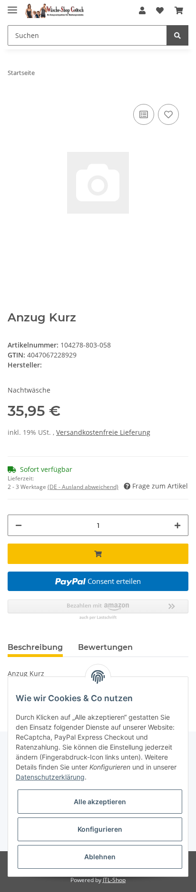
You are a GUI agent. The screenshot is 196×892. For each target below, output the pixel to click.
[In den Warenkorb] (98, 554)
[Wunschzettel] (160, 10)
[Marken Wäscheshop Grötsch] (54, 10)
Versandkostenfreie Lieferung (103, 432)
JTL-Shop (114, 880)
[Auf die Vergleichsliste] (143, 114)
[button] (142, 10)
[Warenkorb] (178, 10)
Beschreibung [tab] (35, 647)
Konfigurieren (100, 829)
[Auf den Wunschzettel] (168, 114)
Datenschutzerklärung (50, 777)
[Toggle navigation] (12, 6)
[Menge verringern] (18, 525)
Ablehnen (100, 857)
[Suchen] (177, 35)
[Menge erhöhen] (177, 525)
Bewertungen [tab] (105, 647)
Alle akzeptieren (100, 802)
